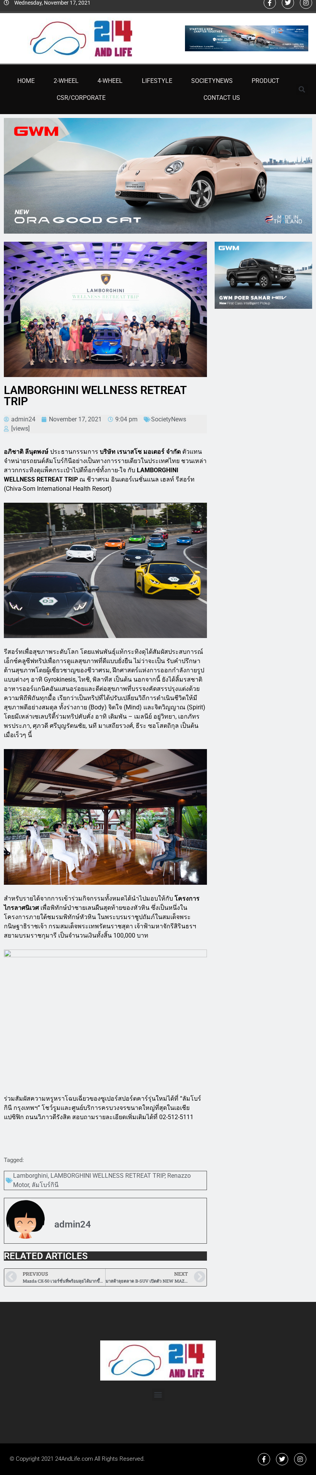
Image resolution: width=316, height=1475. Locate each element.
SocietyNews (212, 80)
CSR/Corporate (81, 97)
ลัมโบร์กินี (45, 1185)
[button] (302, 89)
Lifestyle (157, 80)
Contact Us (221, 97)
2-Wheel (66, 80)
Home (26, 80)
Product (265, 80)
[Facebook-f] (264, 1459)
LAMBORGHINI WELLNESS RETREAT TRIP (107, 1175)
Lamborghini (30, 1175)
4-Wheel (110, 80)
